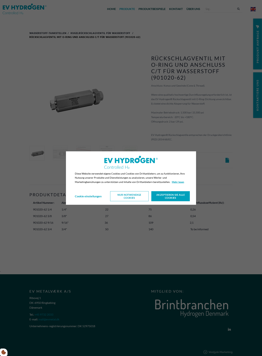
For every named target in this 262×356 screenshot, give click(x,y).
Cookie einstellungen (88, 196)
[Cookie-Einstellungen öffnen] (3, 352)
